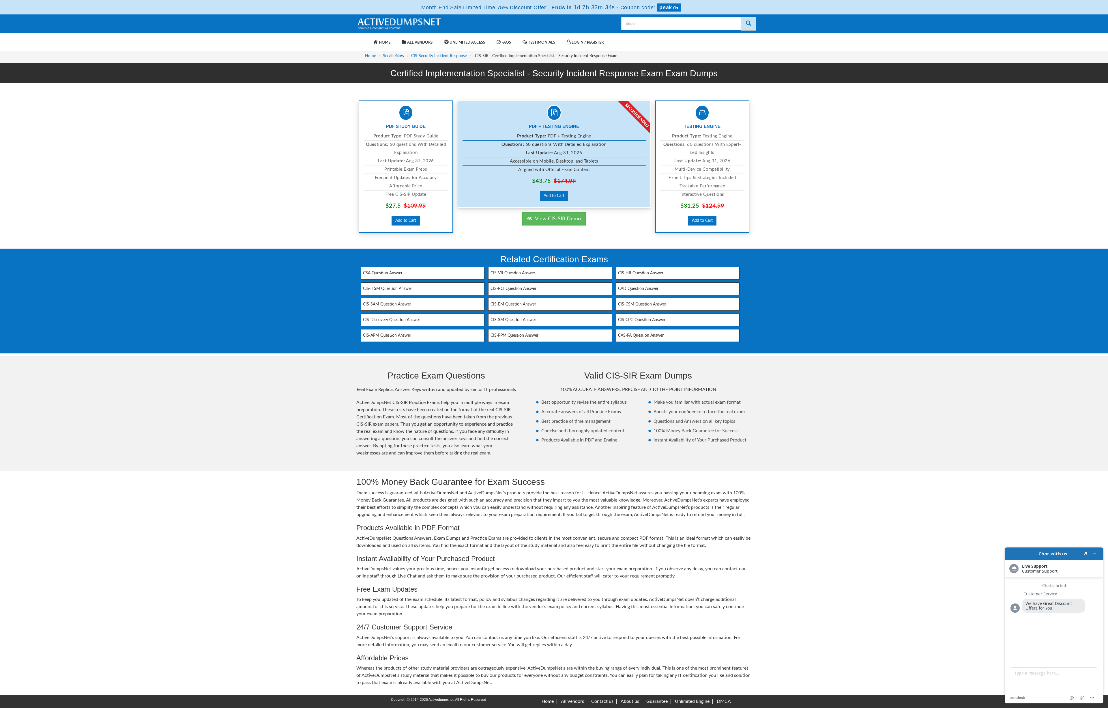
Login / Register (587, 42)
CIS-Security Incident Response (439, 56)
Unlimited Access (467, 42)
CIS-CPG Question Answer (641, 320)
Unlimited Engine (692, 701)
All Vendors (419, 42)
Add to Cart (405, 221)
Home (384, 42)
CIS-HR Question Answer (640, 273)
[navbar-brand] (363, 39)
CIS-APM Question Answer (387, 335)
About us (630, 701)
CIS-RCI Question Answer (513, 289)
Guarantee (657, 701)
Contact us (602, 701)
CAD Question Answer (638, 289)
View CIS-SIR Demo (556, 218)
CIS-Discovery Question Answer (391, 320)
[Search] (748, 24)
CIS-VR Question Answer (513, 273)
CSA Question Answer (383, 273)
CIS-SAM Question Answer (387, 304)
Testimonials (541, 42)
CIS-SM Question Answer (513, 320)
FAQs (506, 42)
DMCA (724, 701)
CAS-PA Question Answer (641, 335)
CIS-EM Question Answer (513, 304)
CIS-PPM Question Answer (514, 335)
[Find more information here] (1054, 625)
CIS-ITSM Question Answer (387, 289)
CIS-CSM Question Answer (642, 304)
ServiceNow (393, 56)
